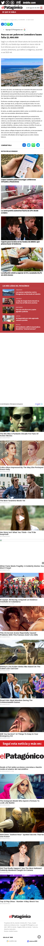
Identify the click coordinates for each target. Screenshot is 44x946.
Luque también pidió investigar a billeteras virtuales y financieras (18, 180)
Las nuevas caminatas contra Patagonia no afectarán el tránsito (28, 293)
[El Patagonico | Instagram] (12, 3)
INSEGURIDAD (19, 307)
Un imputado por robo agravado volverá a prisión (27, 319)
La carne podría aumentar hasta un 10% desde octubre (19, 212)
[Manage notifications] (39, 936)
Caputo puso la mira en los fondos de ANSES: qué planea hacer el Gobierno (20, 243)
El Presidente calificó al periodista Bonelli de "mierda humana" (28, 328)
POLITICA (18, 324)
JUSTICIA (18, 316)
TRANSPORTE (19, 290)
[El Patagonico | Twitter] (3, 3)
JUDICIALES (18, 298)
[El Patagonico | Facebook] (8, 3)
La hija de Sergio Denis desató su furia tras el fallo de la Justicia (27, 302)
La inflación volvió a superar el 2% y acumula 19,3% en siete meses (21, 274)
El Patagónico (5, 20)
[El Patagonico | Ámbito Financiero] (29, 3)
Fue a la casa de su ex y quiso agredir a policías (26, 310)
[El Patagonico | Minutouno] (18, 3)
